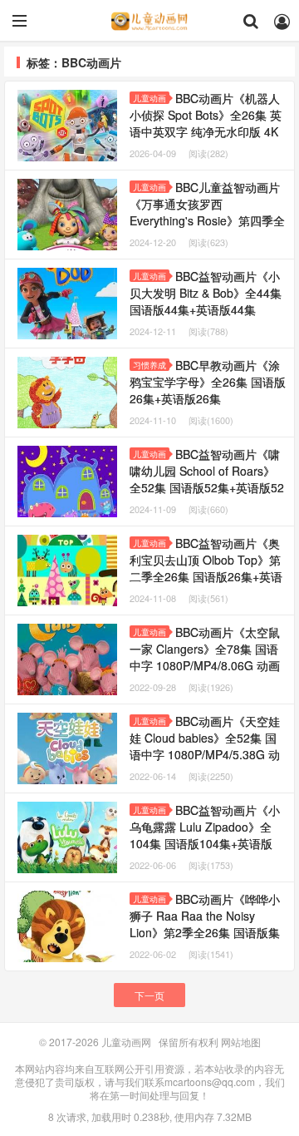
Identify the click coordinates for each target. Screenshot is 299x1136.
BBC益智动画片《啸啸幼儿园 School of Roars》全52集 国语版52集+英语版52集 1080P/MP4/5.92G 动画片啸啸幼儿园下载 (207, 487)
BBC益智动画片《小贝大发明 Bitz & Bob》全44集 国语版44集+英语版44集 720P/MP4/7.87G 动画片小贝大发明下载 (206, 309)
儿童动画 (149, 98)
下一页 (149, 995)
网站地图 (241, 1042)
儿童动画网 (149, 21)
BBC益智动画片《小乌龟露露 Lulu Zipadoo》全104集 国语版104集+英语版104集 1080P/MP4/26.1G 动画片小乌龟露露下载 (205, 843)
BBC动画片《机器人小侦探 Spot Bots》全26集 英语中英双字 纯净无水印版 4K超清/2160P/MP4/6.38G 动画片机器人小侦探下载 (206, 131)
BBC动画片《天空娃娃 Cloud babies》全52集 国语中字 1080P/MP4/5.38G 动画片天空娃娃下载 (205, 746)
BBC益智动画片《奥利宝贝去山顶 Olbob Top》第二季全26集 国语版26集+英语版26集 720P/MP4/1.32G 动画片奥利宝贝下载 (206, 576)
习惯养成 (149, 365)
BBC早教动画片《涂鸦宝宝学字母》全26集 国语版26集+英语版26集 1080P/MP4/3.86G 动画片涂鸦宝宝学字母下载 (208, 398)
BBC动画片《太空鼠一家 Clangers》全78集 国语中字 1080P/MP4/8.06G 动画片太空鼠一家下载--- (206, 665)
